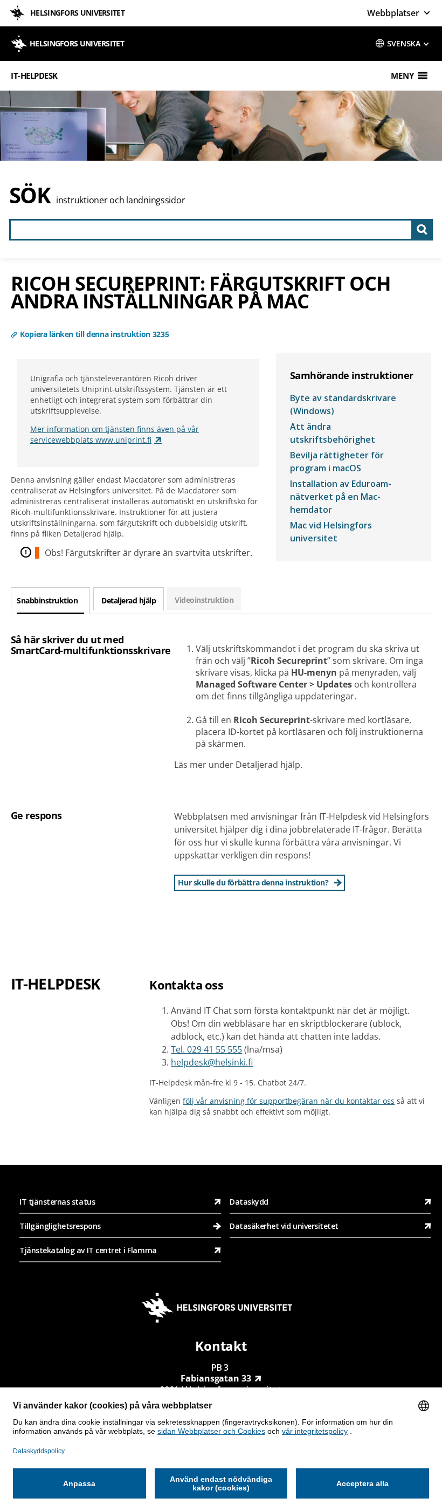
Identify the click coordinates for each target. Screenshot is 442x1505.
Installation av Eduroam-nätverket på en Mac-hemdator (340, 497)
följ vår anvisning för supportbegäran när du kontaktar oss (289, 1101)
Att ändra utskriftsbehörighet (332, 433)
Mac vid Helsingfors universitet (331, 531)
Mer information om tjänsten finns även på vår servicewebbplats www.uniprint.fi (114, 434)
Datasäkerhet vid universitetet (284, 1226)
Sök (30, 195)
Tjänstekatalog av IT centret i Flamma (88, 1250)
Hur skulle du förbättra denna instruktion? (253, 882)
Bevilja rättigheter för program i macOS (337, 461)
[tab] (50, 601)
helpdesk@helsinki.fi (212, 1062)
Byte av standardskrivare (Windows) (343, 404)
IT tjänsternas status (57, 1202)
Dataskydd (249, 1202)
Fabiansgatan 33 (216, 1378)
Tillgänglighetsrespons (60, 1226)
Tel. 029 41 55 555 (206, 1049)
